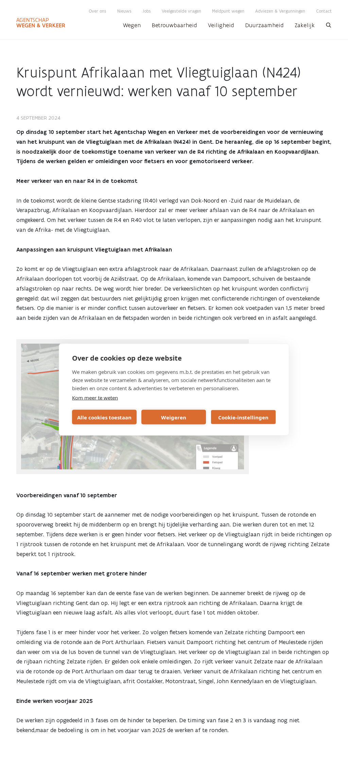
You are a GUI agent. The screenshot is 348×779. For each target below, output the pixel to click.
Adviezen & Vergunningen (280, 11)
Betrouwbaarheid (174, 25)
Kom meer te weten (95, 397)
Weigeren (173, 417)
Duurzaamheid (264, 25)
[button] (328, 27)
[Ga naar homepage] (40, 23)
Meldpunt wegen (228, 11)
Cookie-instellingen (243, 417)
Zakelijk (305, 25)
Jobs (146, 11)
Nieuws (124, 11)
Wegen (132, 25)
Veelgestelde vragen (181, 11)
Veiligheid (221, 25)
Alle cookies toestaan (104, 417)
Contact (324, 11)
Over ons (97, 11)
